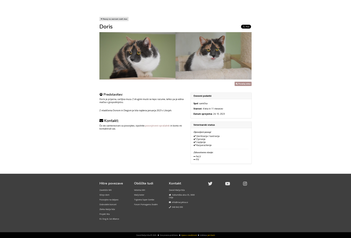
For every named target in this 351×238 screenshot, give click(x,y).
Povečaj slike (244, 84)
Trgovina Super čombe (144, 199)
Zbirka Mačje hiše (107, 209)
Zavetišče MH (105, 190)
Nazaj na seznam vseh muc (114, 19)
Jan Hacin (211, 235)
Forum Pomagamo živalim (146, 204)
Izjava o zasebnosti (189, 235)
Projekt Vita (104, 214)
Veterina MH (139, 190)
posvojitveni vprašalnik (157, 125)
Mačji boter (139, 195)
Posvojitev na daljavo (108, 199)
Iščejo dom (104, 195)
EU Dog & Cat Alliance (109, 219)
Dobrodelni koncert (108, 204)
